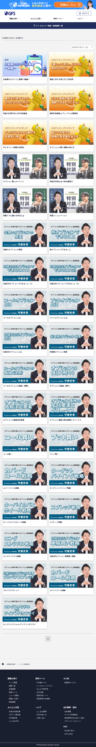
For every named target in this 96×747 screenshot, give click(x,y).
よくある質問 (41, 711)
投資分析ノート (42, 695)
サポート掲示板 (14, 715)
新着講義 (12, 702)
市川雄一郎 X (69, 731)
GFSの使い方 (42, 715)
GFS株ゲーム (42, 682)
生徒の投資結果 (14, 711)
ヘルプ (79, 19)
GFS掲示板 (13, 718)
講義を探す (13, 19)
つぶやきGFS (14, 721)
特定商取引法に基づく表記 (74, 718)
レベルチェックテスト (45, 686)
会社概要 (68, 711)
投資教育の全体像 (43, 699)
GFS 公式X (69, 734)
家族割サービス (70, 682)
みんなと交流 (36, 19)
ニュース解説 (14, 695)
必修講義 (12, 689)
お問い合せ (41, 718)
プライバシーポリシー (73, 721)
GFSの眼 (40, 692)
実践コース (13, 692)
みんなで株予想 (42, 689)
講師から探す (14, 699)
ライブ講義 (13, 682)
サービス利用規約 (71, 715)
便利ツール (58, 19)
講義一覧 (12, 686)
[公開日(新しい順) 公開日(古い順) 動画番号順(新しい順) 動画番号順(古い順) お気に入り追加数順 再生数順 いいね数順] (82, 47)
